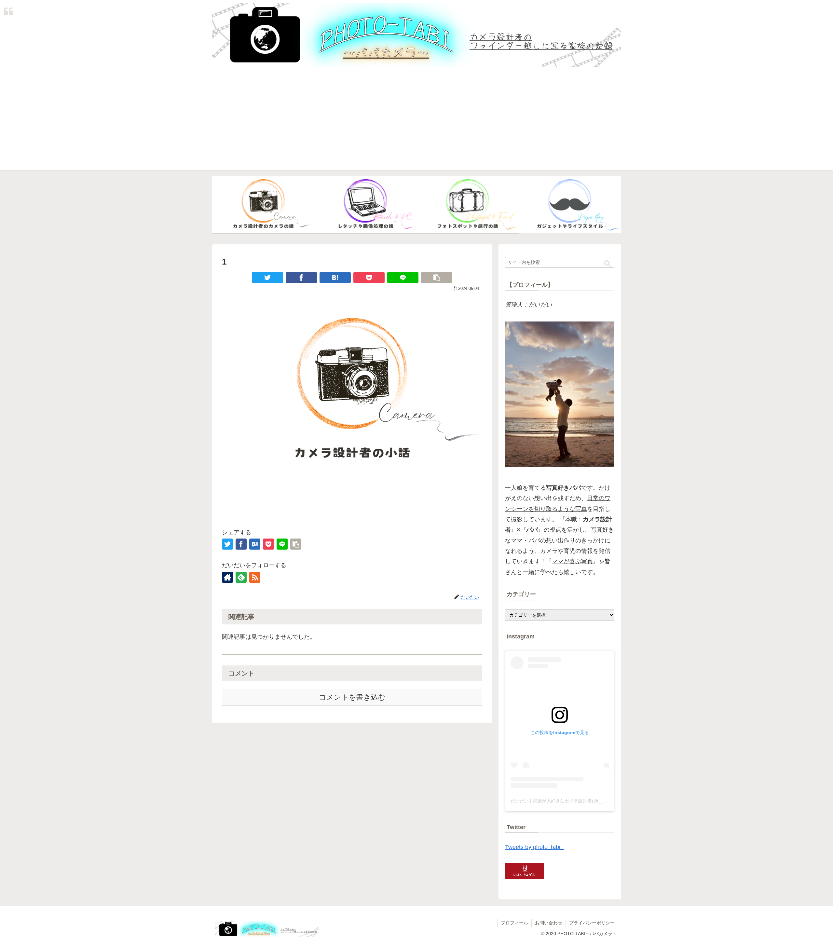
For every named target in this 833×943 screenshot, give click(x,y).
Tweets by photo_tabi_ (534, 847)
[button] (607, 264)
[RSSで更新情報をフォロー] (254, 577)
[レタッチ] (365, 205)
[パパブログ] (570, 205)
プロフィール (514, 922)
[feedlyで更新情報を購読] (241, 577)
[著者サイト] (227, 577)
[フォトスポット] (467, 205)
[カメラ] (263, 205)
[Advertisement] (416, 124)
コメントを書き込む (352, 697)
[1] (335, 277)
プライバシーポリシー (592, 922)
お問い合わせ (548, 922)
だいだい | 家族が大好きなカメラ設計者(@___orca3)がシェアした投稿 (583, 800)
